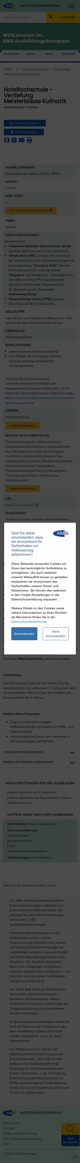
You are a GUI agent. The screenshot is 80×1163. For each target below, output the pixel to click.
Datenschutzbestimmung (28, 621)
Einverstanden (24, 634)
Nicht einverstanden (56, 634)
